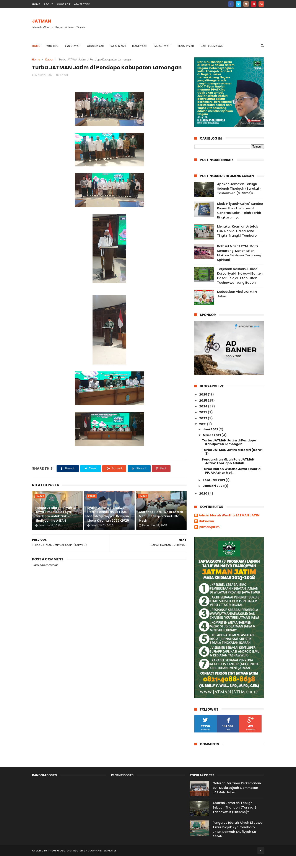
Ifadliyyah (139, 46)
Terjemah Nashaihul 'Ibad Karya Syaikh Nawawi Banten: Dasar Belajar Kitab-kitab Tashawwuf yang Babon (240, 276)
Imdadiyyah (162, 46)
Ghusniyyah (95, 46)
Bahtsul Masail (212, 46)
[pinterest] (253, 4)
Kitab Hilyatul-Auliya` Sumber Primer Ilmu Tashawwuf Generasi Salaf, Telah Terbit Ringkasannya (240, 211)
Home (36, 46)
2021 (203, 424)
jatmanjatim (209, 527)
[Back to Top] (260, 850)
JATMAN (41, 21)
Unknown (206, 521)
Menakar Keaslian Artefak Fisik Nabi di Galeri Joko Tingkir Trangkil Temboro (237, 231)
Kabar (49, 59)
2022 (203, 418)
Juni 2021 (210, 429)
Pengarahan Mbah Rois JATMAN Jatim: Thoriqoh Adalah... (228, 461)
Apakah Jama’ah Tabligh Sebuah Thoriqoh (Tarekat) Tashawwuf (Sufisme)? (239, 188)
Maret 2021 (212, 435)
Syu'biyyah (72, 46)
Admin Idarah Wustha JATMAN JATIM (229, 516)
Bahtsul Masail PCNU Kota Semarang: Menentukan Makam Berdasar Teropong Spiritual (239, 253)
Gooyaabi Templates (102, 850)
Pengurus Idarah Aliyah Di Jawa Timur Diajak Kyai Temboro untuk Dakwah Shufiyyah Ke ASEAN (55, 514)
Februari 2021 (214, 480)
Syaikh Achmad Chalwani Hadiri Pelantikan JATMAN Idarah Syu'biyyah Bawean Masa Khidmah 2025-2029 (108, 514)
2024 (203, 406)
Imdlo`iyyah (185, 46)
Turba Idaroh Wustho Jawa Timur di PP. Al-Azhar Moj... (231, 471)
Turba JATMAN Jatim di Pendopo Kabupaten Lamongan (229, 442)
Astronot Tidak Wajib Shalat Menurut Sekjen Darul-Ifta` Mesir (161, 516)
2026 (203, 394)
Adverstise (82, 4)
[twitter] (238, 4)
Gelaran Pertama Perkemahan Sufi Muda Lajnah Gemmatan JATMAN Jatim (237, 787)
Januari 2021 (213, 486)
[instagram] (246, 4)
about (48, 4)
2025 (203, 400)
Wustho (52, 46)
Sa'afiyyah (118, 46)
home (36, 4)
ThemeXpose (56, 850)
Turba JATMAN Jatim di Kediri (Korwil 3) (232, 452)
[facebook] (231, 4)
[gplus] (261, 4)
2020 (203, 493)
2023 (203, 412)
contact (63, 4)
